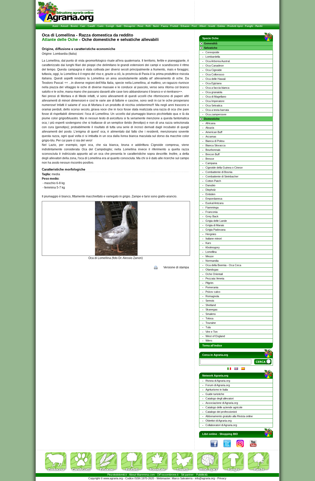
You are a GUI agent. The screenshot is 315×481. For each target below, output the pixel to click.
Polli (148, 26)
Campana (211, 163)
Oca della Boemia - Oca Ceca (223, 265)
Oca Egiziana (213, 83)
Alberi (202, 26)
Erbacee (185, 26)
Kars (208, 242)
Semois (209, 300)
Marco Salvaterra (182, 478)
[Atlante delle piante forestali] (158, 472)
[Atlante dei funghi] (234, 472)
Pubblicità (201, 474)
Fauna (164, 26)
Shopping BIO (229, 433)
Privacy (221, 478)
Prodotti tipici (235, 26)
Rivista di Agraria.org (217, 380)
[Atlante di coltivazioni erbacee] (108, 472)
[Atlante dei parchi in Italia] (259, 472)
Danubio (210, 185)
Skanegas (211, 309)
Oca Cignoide (213, 70)
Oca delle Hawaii (215, 78)
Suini (156, 26)
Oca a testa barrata (217, 109)
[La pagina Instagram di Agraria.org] (242, 448)
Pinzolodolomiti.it (117, 474)
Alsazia (209, 127)
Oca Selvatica (213, 105)
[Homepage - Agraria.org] (65, 21)
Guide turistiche (214, 394)
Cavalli (91, 26)
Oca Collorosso (214, 74)
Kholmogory (212, 247)
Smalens (210, 313)
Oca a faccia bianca (217, 87)
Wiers (208, 340)
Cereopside (212, 52)
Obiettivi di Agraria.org (218, 420)
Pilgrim (209, 282)
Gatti (119, 26)
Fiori (194, 26)
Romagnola (212, 296)
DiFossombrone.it (167, 474)
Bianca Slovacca (215, 145)
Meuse (209, 256)
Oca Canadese (214, 65)
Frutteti (174, 26)
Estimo (221, 26)
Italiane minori (213, 238)
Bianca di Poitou (214, 140)
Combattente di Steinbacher (221, 176)
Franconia (211, 211)
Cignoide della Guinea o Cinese (224, 167)
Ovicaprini (129, 26)
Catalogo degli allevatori (219, 398)
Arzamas (210, 136)
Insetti (211, 26)
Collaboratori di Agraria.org (221, 425)
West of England (215, 336)
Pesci (140, 26)
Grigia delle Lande (216, 220)
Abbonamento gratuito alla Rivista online (229, 416)
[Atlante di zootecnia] (57, 472)
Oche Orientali (214, 274)
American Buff (213, 132)
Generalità (210, 43)
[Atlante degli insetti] (184, 472)
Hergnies (210, 234)
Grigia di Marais (214, 225)
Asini (55, 26)
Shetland (210, 305)
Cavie (100, 26)
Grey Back (212, 216)
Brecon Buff (212, 154)
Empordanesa (213, 198)
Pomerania (211, 287)
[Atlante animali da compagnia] (82, 472)
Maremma (143, 474)
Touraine (210, 322)
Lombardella (212, 56)
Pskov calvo (212, 291)
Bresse (209, 158)
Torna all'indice (212, 345)
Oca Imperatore (214, 101)
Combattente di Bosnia (218, 172)
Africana (210, 123)
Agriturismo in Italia (216, 389)
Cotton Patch (213, 180)
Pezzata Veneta (214, 278)
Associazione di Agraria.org (221, 402)
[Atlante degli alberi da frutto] (133, 472)
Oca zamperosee (215, 114)
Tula (208, 327)
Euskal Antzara (214, 203)
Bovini (74, 26)
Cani (82, 26)
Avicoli (64, 26)
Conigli (110, 26)
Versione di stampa (176, 267)
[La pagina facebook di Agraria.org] (216, 448)
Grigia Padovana (215, 229)
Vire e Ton (211, 331)
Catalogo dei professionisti (221, 411)
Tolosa (209, 318)
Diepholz (210, 189)
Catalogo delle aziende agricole (223, 407)
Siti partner (187, 474)
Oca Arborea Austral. (217, 61)
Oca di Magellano (215, 96)
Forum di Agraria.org (217, 385)
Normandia (212, 260)
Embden (210, 194)
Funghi (249, 26)
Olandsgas (212, 269)
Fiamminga (212, 207)
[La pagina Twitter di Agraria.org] (229, 448)
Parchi (259, 26)
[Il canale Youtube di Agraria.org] (256, 448)
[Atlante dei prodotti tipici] (209, 472)
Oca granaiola (213, 92)
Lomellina (211, 251)
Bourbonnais (212, 149)
